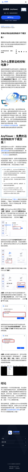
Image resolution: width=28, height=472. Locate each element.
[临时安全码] (14, 257)
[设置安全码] (14, 228)
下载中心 (15, 199)
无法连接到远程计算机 (13, 410)
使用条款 (17, 468)
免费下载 (9, 17)
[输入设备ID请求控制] (14, 281)
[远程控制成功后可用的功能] (14, 370)
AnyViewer (6, 155)
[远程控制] (14, 99)
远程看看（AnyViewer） (5, 26)
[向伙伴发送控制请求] (14, 342)
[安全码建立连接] (14, 313)
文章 (12, 26)
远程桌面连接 (5, 151)
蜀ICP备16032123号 (14, 466)
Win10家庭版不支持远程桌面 (9, 125)
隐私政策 (11, 468)
